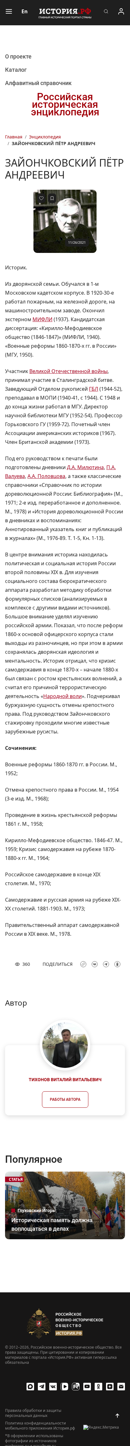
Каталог (16, 69)
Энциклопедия (45, 137)
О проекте (18, 56)
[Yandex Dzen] (110, 1386)
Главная (13, 137)
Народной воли (62, 696)
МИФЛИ (42, 319)
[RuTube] (76, 1386)
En (24, 11)
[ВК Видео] (64, 1386)
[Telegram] (41, 1386)
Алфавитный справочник (38, 83)
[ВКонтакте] (53, 1386)
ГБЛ (93, 388)
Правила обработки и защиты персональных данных (33, 1413)
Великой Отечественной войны (68, 371)
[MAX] (30, 1386)
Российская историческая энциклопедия (65, 104)
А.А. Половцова (46, 476)
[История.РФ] (65, 12)
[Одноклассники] (98, 1386)
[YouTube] (87, 1386)
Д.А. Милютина (85, 467)
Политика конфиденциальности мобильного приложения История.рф (40, 1426)
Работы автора (65, 1099)
